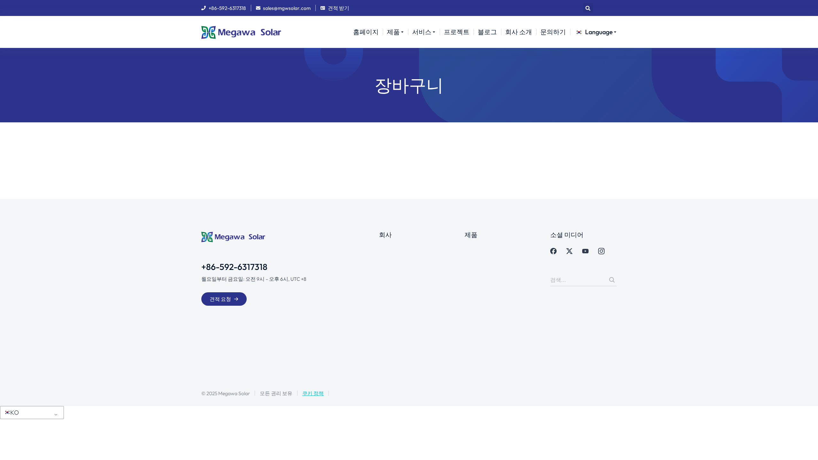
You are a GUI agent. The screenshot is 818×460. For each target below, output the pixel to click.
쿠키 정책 (313, 393)
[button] (588, 8)
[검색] (612, 280)
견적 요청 (220, 299)
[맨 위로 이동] (806, 448)
